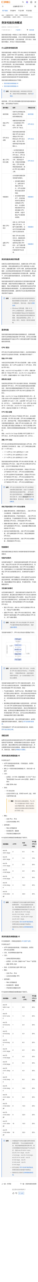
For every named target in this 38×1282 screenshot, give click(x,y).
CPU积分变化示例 (7, 729)
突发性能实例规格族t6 (11, 83)
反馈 (22, 1193)
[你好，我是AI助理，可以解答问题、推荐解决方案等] (27, 2)
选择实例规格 (7, 17)
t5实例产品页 (26, 941)
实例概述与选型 (23, 15)
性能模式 (31, 197)
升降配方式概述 (20, 750)
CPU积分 (31, 124)
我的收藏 (31, 30)
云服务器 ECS (9, 15)
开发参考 (13, 10)
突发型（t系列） (16, 17)
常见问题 (29, 10)
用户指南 (5, 10)
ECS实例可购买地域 (26, 922)
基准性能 (31, 114)
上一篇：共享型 (6, 1184)
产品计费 (21, 10)
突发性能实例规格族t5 (11, 86)
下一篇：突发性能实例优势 (28, 1184)
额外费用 (14, 627)
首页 (3, 15)
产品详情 (18, 30)
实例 (16, 15)
